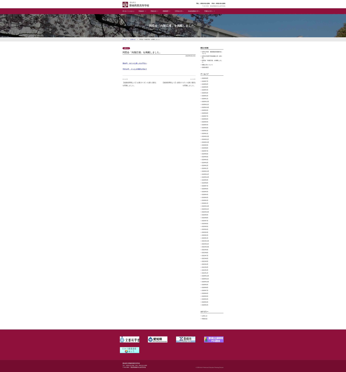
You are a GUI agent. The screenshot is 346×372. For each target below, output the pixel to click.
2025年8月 (205, 113)
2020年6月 (205, 293)
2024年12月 (205, 136)
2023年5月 (205, 191)
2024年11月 (205, 139)
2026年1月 (205, 98)
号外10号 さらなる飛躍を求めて (135, 69)
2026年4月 (205, 90)
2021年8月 (205, 252)
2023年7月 (205, 186)
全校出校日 (205, 67)
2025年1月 (205, 133)
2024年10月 (205, 142)
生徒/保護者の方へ (194, 11)
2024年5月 (205, 156)
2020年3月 (205, 302)
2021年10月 (205, 247)
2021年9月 (205, 249)
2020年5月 (205, 296)
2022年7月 (205, 220)
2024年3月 (205, 162)
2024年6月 (205, 154)
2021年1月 (205, 273)
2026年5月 (205, 87)
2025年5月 (205, 122)
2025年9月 (205, 110)
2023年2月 (205, 200)
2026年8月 (205, 78)
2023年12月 (205, 171)
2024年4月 (205, 159)
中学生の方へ (179, 11)
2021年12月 (205, 241)
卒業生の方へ (208, 11)
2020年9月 (205, 284)
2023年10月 (205, 177)
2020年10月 (205, 281)
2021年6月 (205, 258)
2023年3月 (205, 197)
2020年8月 (205, 287)
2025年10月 (205, 107)
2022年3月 (205, 232)
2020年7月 (205, 290)
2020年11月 (205, 279)
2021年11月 (205, 244)
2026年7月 (205, 81)
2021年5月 (205, 261)
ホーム (124, 39)
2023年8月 (205, 183)
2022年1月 (205, 238)
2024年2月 (205, 165)
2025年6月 (205, 119)
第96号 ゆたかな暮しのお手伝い (135, 63)
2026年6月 (205, 84)
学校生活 (153, 11)
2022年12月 (205, 206)
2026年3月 (205, 93)
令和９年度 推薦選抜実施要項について (212, 52)
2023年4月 (205, 194)
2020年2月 (205, 305)
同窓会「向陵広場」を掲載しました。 (212, 61)
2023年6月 (205, 188)
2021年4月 (205, 264)
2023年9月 (205, 180)
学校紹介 (141, 11)
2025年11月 (205, 104)
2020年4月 (205, 299)
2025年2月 (205, 130)
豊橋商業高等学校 (139, 5)
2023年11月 (205, 174)
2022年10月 (205, 212)
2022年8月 (205, 217)
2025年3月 (205, 127)
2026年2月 (205, 95)
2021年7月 (205, 255)
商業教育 (165, 11)
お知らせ (132, 39)
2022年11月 (205, 209)
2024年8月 (205, 148)
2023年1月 (205, 203)
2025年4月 (205, 125)
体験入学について (207, 64)
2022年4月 (205, 229)
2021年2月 (205, 270)
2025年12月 (205, 101)
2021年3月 (205, 267)
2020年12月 (205, 276)
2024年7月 (205, 151)
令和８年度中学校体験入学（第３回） (212, 56)
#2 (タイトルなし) (128, 11)
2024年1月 (205, 168)
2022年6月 (205, 223)
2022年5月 (205, 226)
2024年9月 (205, 145)
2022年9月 (205, 215)
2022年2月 (205, 235)
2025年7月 (205, 116)
